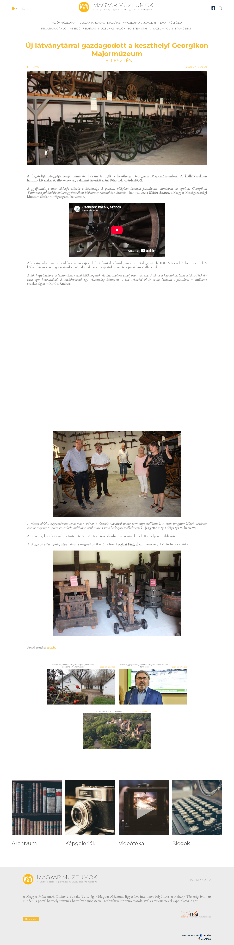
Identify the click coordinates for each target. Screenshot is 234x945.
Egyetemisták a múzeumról (149, 28)
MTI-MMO (33, 66)
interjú (75, 28)
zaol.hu (51, 647)
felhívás (89, 28)
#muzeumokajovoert (139, 22)
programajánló (53, 28)
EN (206, 8)
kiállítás (114, 22)
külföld (175, 22)
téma (162, 22)
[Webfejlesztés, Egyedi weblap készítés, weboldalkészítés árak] (204, 938)
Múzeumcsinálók (111, 28)
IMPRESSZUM (200, 880)
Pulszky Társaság (91, 22)
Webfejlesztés (191, 935)
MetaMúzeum (182, 28)
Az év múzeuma (63, 22)
